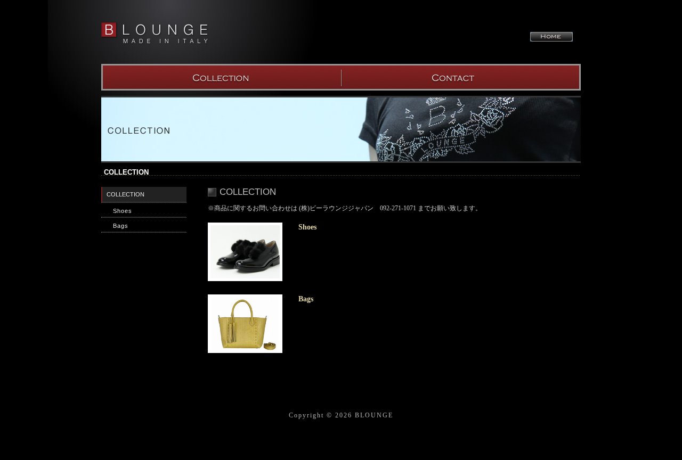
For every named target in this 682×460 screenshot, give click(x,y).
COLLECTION (221, 77)
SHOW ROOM (461, 77)
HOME (551, 37)
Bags (120, 226)
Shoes (122, 211)
